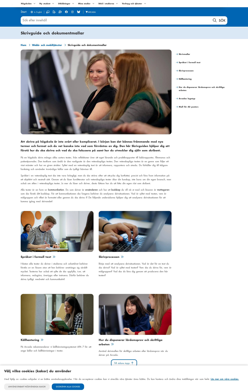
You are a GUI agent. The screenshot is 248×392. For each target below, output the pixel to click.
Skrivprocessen (186, 70)
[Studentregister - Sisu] (54, 12)
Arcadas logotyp (187, 98)
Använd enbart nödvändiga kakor (27, 386)
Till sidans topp (122, 363)
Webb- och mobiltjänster (47, 45)
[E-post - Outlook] (60, 12)
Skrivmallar (184, 54)
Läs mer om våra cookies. (225, 379)
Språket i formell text (189, 62)
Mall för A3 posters (188, 106)
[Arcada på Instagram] (72, 12)
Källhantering (185, 79)
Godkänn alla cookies (68, 386)
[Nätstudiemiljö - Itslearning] (47, 12)
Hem (23, 45)
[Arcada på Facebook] (66, 12)
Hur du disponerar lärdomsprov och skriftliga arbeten (201, 89)
